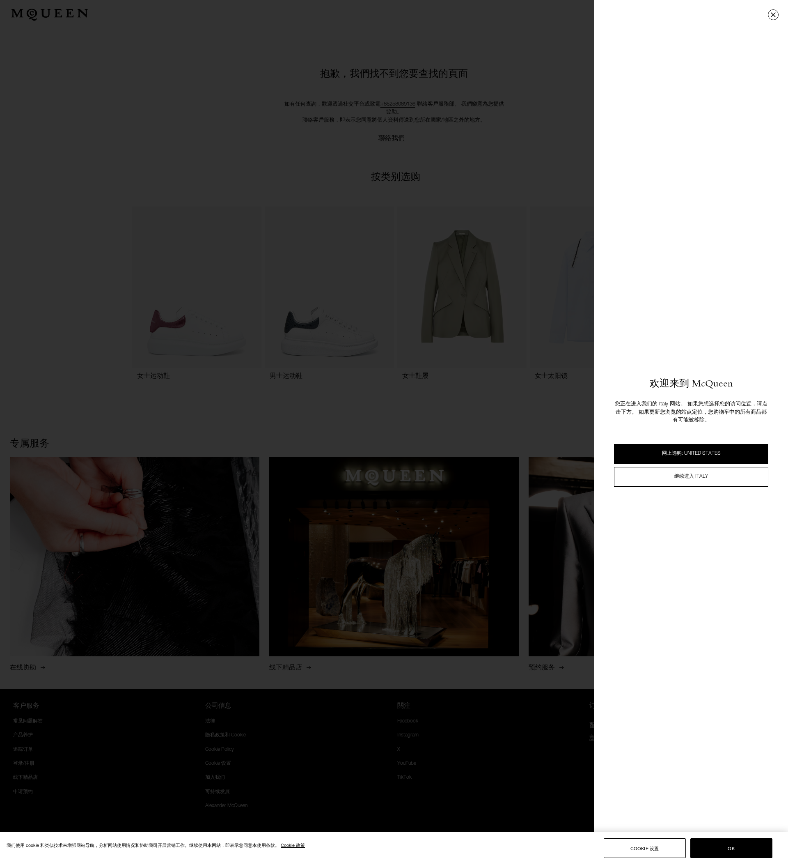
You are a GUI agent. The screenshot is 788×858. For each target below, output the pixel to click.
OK (731, 848)
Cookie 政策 (293, 845)
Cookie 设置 (644, 848)
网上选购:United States (691, 453)
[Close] (773, 15)
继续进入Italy (691, 476)
